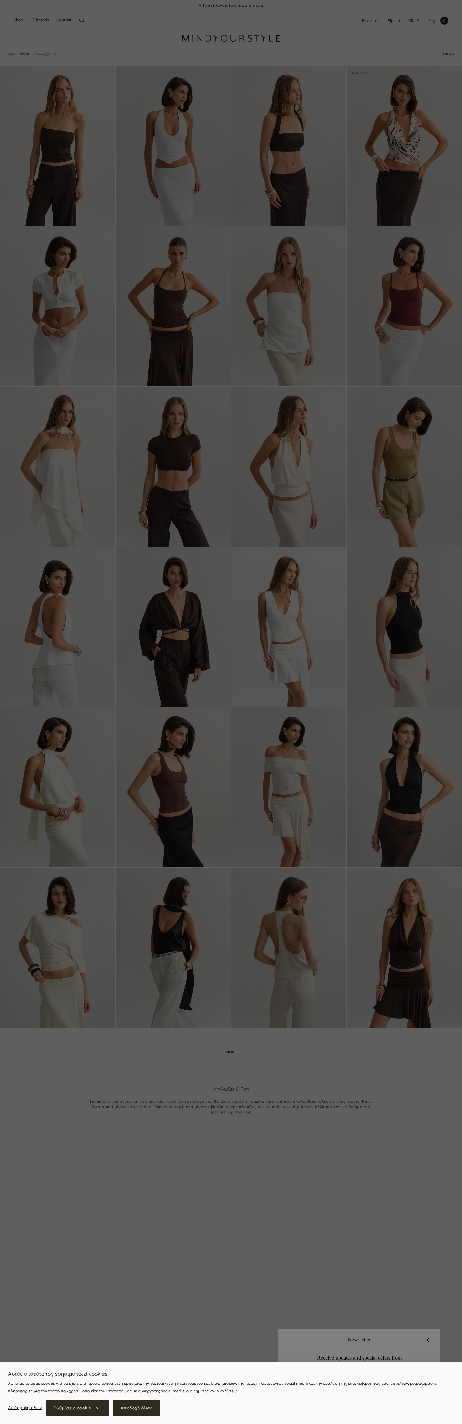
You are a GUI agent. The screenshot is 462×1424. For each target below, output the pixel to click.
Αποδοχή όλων (136, 1407)
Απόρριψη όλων (25, 1407)
